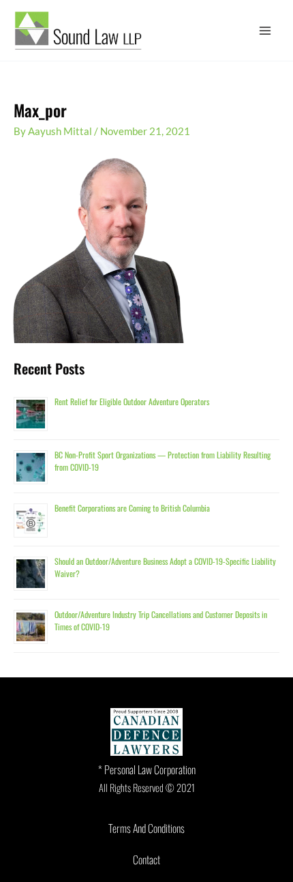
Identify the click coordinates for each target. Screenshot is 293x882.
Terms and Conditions (146, 828)
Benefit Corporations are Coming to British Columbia (132, 508)
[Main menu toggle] (265, 30)
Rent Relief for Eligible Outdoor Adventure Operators (132, 401)
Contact (146, 859)
